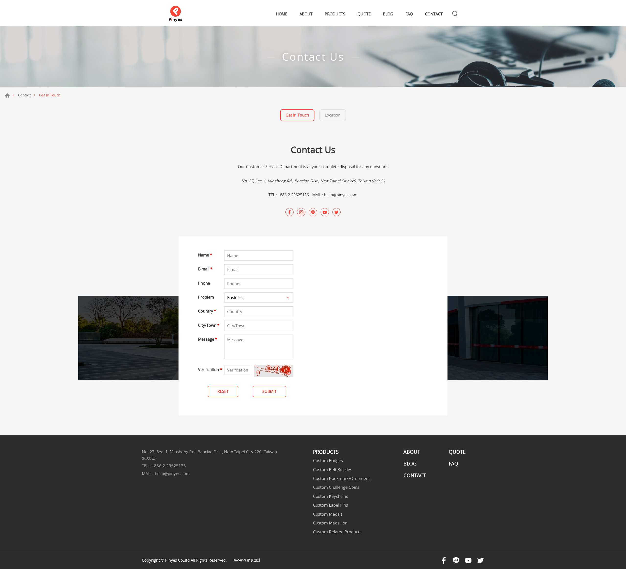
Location (333, 115)
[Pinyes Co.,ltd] (175, 14)
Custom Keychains (330, 496)
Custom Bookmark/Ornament (341, 478)
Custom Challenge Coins (336, 487)
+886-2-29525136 (293, 194)
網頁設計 (254, 560)
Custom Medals (328, 514)
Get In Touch (297, 115)
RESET (223, 391)
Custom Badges (328, 460)
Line (456, 560)
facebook (289, 212)
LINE (313, 212)
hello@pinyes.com (341, 194)
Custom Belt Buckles (332, 469)
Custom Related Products (337, 531)
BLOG (388, 14)
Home (7, 95)
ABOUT (306, 14)
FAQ (409, 14)
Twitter (480, 560)
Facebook (443, 560)
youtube (325, 212)
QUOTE (364, 14)
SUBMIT (269, 391)
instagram (301, 212)
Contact (24, 95)
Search (455, 14)
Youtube (468, 560)
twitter (336, 212)
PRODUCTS (335, 14)
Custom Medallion (330, 523)
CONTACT (434, 14)
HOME (281, 14)
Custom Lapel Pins (330, 505)
